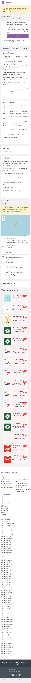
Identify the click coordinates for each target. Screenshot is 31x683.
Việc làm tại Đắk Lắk (6, 562)
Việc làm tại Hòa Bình (6, 584)
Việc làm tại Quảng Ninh (6, 624)
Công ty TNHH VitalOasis (18, 329)
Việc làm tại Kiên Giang (6, 592)
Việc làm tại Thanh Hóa (6, 639)
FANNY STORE (15, 297)
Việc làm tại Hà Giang (6, 574)
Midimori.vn (4, 512)
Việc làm (12, 680)
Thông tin (6, 48)
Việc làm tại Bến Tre (5, 546)
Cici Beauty (15, 319)
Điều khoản (23, 662)
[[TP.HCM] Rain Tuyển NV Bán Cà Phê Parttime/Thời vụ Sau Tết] (7, 437)
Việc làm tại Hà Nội (5, 521)
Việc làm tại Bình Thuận (6, 552)
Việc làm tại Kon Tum (6, 594)
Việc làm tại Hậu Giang (6, 582)
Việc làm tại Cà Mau (5, 556)
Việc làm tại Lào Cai (5, 602)
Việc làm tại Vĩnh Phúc (6, 651)
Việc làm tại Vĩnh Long (6, 649)
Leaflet (27, 235)
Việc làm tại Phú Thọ (6, 613)
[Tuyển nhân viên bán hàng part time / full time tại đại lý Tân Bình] (7, 298)
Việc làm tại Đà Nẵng (6, 528)
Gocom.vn (3, 514)
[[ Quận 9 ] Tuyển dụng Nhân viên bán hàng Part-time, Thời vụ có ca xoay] (7, 309)
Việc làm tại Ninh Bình (6, 608)
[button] (15, 224)
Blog (11, 662)
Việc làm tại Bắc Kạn (6, 540)
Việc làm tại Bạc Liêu (6, 542)
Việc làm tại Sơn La (5, 630)
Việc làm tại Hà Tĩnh (5, 578)
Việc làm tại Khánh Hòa (6, 590)
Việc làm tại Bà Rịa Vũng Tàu (8, 534)
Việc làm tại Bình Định (6, 548)
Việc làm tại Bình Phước (6, 550)
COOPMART (15, 351)
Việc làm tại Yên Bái (5, 653)
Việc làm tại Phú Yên (6, 615)
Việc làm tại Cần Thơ (6, 558)
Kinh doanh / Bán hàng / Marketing (15, 257)
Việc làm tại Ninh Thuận (6, 611)
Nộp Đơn (18, 36)
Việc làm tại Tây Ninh (6, 632)
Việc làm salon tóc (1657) (22, 483)
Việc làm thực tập (5, 503)
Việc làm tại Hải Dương (6, 580)
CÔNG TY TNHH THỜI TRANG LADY (15, 29)
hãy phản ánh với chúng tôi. (14, 211)
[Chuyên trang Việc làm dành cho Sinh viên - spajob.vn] (6, 2)
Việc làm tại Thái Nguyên (7, 637)
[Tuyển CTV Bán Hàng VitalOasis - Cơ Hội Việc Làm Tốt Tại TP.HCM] (7, 427)
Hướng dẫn (17, 664)
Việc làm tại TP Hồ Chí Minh (7, 523)
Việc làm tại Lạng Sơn (6, 600)
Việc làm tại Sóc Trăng (6, 628)
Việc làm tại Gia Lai (5, 572)
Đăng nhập (27, 680)
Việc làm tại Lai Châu (6, 596)
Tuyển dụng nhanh (19, 681)
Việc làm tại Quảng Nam (7, 619)
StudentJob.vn (4, 510)
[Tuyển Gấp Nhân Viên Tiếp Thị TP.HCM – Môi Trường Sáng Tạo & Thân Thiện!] (7, 341)
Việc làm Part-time (5, 499)
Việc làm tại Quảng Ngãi (7, 621)
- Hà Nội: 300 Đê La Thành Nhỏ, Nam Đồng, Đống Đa (17, 31)
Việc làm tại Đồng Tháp (6, 570)
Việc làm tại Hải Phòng (6, 530)
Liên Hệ (16, 662)
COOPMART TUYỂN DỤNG (18, 362)
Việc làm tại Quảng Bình (6, 617)
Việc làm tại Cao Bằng (6, 560)
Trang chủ (4, 662)
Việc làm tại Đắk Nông (6, 564)
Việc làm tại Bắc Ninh (6, 544)
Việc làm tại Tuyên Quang (7, 647)
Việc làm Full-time (5, 497)
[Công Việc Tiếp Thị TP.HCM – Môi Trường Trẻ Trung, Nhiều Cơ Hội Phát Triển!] (7, 330)
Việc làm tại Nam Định (6, 604)
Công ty (15, 48)
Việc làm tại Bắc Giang (6, 538)
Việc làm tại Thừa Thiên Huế (7, 641)
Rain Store (14, 437)
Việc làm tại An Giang (6, 536)
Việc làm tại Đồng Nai (6, 568)
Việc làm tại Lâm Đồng (6, 598)
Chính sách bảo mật (7, 664)
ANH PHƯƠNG (15, 447)
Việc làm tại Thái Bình (6, 635)
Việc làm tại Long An (6, 532)
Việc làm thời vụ (5, 501)
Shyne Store (15, 308)
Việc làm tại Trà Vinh (6, 645)
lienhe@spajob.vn (14, 275)
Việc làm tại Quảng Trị (6, 626)
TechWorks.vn (4, 508)
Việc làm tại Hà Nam (6, 576)
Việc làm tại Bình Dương (6, 525)
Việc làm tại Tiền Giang (6, 643)
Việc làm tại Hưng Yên (6, 587)
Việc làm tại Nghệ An (6, 606)
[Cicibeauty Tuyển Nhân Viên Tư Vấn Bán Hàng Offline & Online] (7, 319)
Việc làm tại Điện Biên (6, 566)
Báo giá (24, 664)
